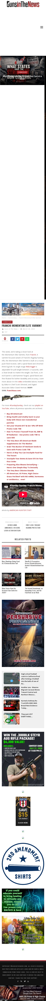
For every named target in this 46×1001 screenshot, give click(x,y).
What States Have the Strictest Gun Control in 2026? (22, 77)
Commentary (22, 72)
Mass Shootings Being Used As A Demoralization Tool (11, 562)
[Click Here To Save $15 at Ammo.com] (23, 811)
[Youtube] (28, 981)
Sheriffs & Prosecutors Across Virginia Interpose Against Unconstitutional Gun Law (34, 564)
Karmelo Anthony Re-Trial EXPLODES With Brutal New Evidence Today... (29, 703)
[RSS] (21, 981)
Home (4, 318)
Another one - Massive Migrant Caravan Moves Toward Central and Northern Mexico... (30, 690)
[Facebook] (18, 981)
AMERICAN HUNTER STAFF (21, 510)
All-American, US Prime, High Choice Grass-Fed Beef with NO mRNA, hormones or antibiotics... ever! (25, 476)
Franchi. (33, 355)
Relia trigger (30, 366)
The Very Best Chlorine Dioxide (20, 470)
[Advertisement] (23, 32)
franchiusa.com (14, 390)
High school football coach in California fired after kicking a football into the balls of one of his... (30, 676)
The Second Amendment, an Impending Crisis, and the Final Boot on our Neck (34, 590)
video (20, 381)
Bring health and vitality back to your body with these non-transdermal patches (23, 420)
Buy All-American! (14, 414)
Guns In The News (11, 329)
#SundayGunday (16, 405)
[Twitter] (24, 981)
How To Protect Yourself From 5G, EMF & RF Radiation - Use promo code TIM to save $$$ (24, 435)
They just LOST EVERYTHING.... (27, 715)
